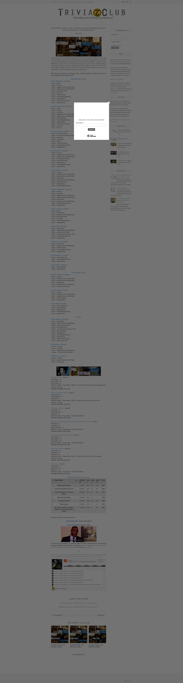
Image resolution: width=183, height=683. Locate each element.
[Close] (109, 103)
